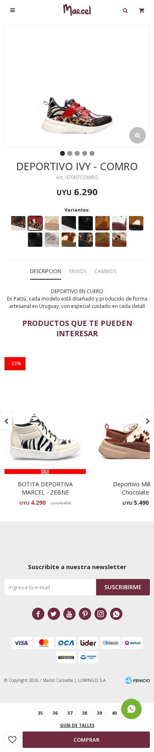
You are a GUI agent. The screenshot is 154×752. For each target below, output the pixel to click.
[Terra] (102, 223)
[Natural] (52, 223)
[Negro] (69, 223)
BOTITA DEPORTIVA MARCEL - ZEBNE (45, 488)
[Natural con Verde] (69, 239)
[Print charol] (85, 239)
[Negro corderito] (35, 239)
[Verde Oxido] (102, 239)
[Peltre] (52, 239)
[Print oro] (119, 239)
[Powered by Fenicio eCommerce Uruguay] (137, 680)
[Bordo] (119, 223)
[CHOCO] (18, 223)
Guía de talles (77, 725)
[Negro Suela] (85, 223)
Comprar (86, 739)
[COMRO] (35, 223)
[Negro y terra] (136, 223)
